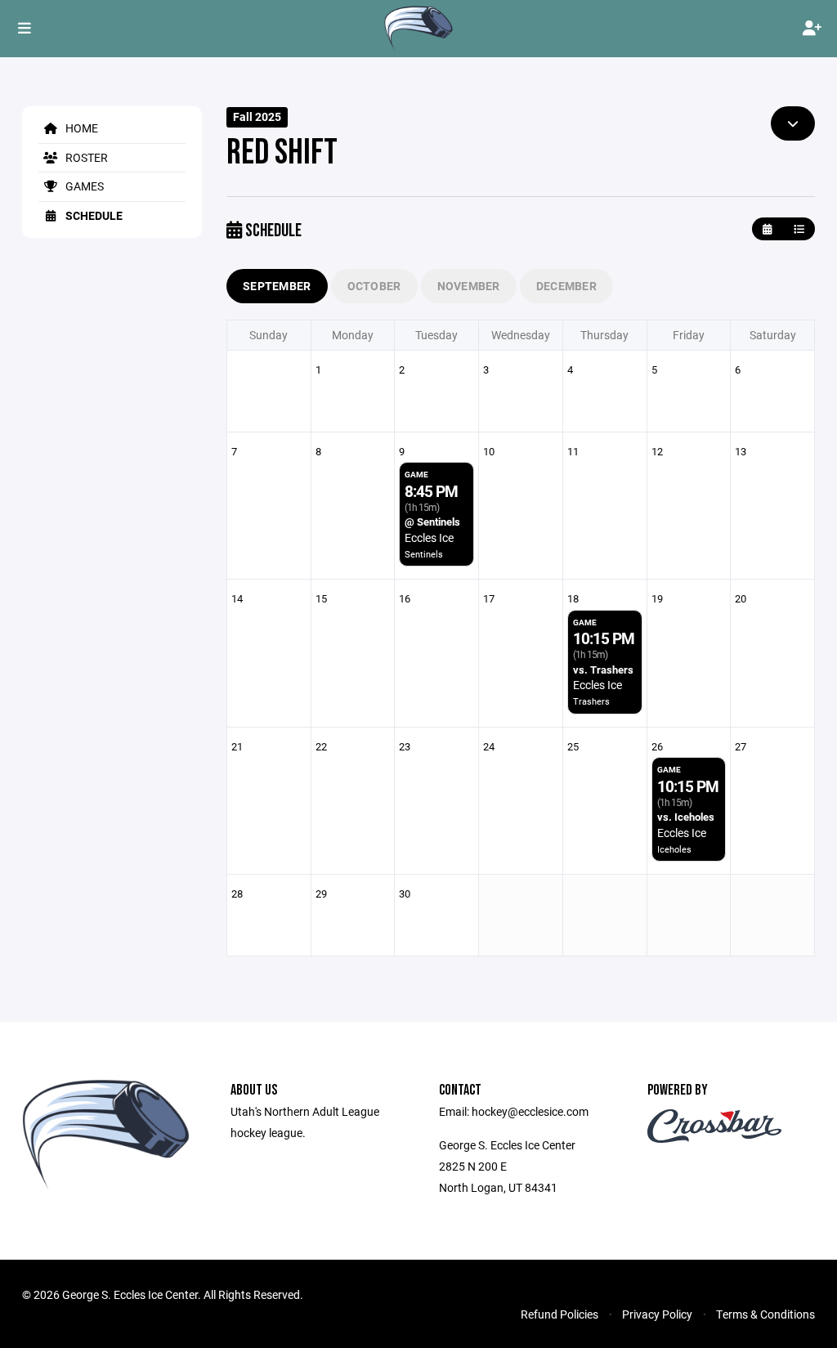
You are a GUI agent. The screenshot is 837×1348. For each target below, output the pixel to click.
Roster (85, 157)
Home (80, 128)
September (277, 285)
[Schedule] (799, 229)
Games (83, 186)
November (468, 285)
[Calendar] (767, 229)
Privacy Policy (657, 1314)
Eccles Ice (429, 537)
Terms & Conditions (765, 1314)
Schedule (93, 215)
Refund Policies (559, 1314)
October (374, 285)
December (566, 285)
